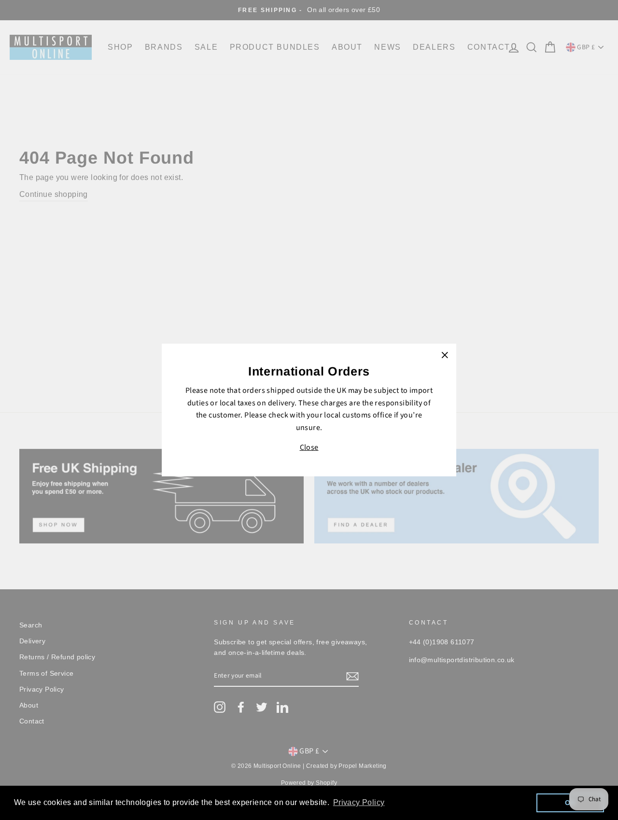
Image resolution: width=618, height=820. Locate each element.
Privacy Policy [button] (359, 802)
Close (309, 447)
